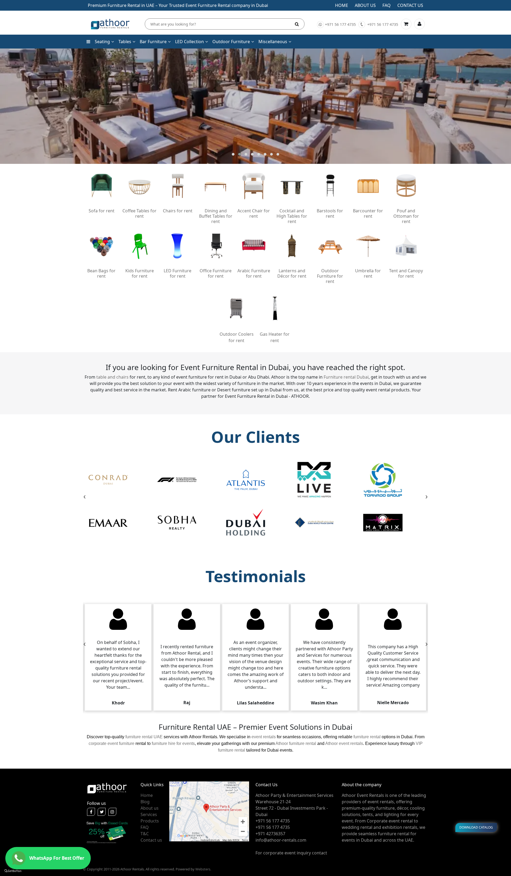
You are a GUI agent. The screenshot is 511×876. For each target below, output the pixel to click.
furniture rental (367, 737)
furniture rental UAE (144, 737)
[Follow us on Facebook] (91, 812)
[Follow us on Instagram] (112, 812)
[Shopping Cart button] (406, 24)
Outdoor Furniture (231, 41)
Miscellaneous (272, 41)
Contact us (410, 5)
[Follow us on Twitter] (102, 812)
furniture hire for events (173, 743)
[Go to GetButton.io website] (12, 870)
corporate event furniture (111, 743)
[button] (233, 154)
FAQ (145, 827)
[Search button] (297, 24)
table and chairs (112, 377)
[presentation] (84, 497)
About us (365, 5)
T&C (145, 834)
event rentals (264, 737)
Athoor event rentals (344, 743)
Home (341, 5)
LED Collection (189, 41)
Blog (145, 802)
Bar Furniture (153, 41)
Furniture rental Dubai (346, 377)
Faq (386, 5)
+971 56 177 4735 (340, 24)
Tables (124, 41)
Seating (102, 41)
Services (149, 814)
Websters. (203, 869)
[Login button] (419, 24)
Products (150, 821)
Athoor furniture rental (295, 743)
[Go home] (107, 787)
